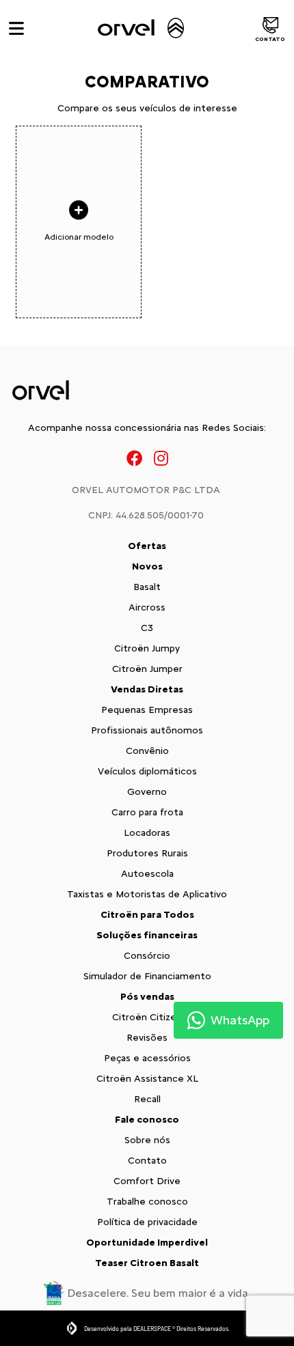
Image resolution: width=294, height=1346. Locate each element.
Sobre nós (147, 1140)
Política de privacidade (147, 1222)
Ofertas (147, 546)
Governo (147, 792)
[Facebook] (134, 457)
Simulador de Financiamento (147, 976)
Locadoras (147, 833)
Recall (147, 1099)
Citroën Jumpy (147, 648)
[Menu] (16, 28)
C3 (147, 628)
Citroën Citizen (147, 1017)
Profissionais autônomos (147, 730)
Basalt (147, 587)
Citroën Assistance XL (147, 1078)
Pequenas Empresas (147, 710)
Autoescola (147, 874)
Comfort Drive (147, 1181)
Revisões (147, 1037)
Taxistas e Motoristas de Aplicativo (147, 894)
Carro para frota (147, 812)
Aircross (147, 607)
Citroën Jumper (147, 669)
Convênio (147, 751)
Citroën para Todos (147, 915)
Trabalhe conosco (147, 1201)
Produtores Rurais (147, 853)
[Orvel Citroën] (140, 28)
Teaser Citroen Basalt (147, 1263)
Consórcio (147, 956)
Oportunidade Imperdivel (147, 1242)
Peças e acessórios (147, 1058)
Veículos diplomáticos (147, 771)
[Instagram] (161, 457)
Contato (270, 39)
